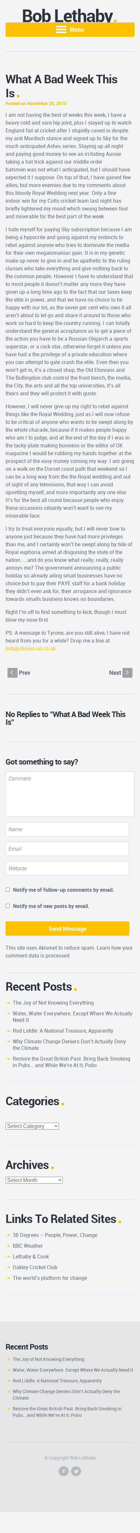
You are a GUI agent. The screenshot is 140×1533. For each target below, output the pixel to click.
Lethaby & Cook (31, 1256)
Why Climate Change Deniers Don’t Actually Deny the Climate (69, 1044)
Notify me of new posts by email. (51, 906)
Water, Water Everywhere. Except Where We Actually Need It (73, 1017)
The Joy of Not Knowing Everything (53, 1002)
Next (119, 672)
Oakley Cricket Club (35, 1267)
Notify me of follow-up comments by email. (63, 889)
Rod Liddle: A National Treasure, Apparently (63, 1030)
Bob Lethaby (67, 15)
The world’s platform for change (50, 1278)
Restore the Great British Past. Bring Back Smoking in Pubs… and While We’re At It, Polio (71, 1062)
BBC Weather (28, 1245)
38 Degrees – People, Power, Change (55, 1235)
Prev (20, 672)
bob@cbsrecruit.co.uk (31, 648)
